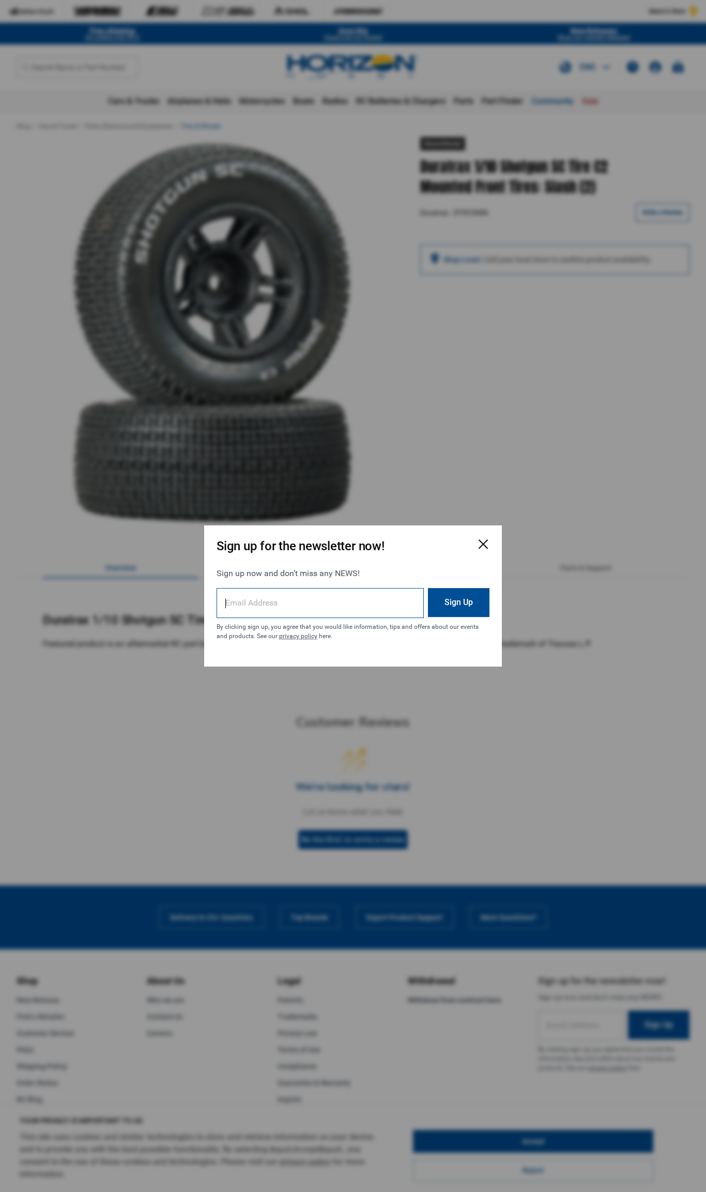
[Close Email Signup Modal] (483, 544)
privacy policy (298, 636)
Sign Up (458, 602)
